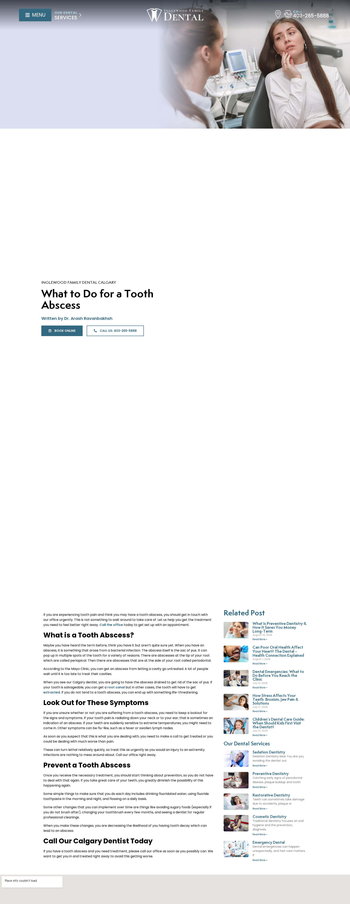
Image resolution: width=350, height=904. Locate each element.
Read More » (260, 639)
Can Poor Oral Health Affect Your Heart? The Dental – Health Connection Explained (278, 652)
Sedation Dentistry (269, 752)
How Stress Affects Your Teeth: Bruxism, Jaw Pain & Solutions (275, 699)
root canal (116, 687)
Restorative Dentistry (271, 795)
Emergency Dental (269, 843)
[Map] (278, 14)
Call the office (111, 624)
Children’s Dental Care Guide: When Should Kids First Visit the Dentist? (279, 723)
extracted (51, 692)
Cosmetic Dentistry (269, 817)
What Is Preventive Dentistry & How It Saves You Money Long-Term (279, 627)
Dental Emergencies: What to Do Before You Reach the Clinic (278, 675)
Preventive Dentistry (271, 774)
